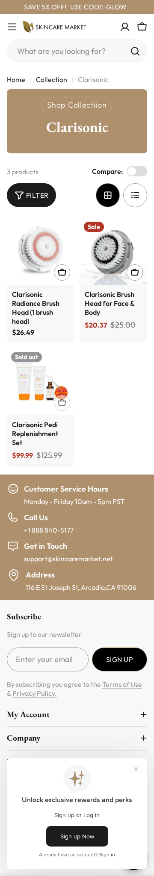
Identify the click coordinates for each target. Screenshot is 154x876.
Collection (51, 79)
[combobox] (77, 51)
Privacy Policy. (34, 693)
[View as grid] (108, 195)
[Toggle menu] (12, 27)
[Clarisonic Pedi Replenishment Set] (40, 381)
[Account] (125, 27)
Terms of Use (122, 684)
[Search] (135, 51)
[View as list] (135, 195)
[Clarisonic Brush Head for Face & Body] (113, 251)
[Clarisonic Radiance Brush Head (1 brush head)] (40, 251)
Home (16, 79)
